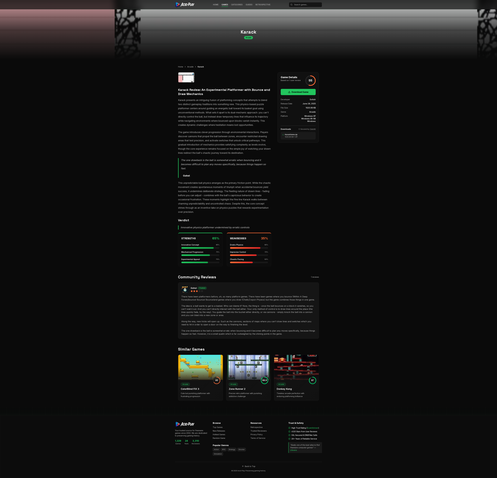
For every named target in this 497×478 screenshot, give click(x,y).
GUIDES (249, 4)
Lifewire (293, 450)
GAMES (225, 4)
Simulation (218, 454)
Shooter (242, 449)
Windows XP (310, 116)
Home (180, 67)
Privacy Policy (257, 434)
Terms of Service (258, 438)
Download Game (300, 92)
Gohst (194, 288)
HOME (215, 4)
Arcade (190, 67)
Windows (311, 121)
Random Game (219, 438)
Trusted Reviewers (259, 431)
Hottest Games (219, 434)
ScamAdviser (312, 428)
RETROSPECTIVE (262, 4)
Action (216, 449)
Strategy (232, 449)
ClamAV (313, 129)
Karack (201, 67)
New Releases (219, 431)
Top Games (218, 427)
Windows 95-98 (308, 118)
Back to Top (250, 466)
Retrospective (257, 427)
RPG (223, 449)
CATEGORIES (237, 4)
